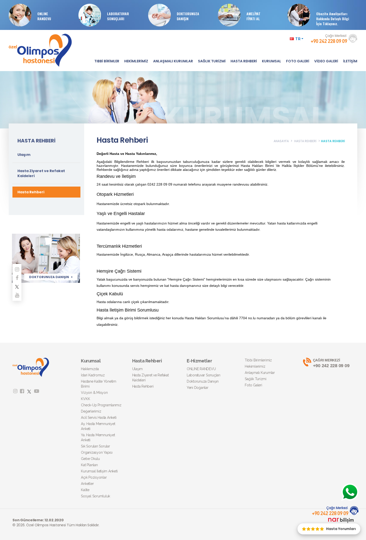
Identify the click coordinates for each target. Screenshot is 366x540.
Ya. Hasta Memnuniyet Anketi (98, 437)
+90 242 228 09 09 (331, 363)
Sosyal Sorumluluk (95, 496)
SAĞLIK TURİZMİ (212, 61)
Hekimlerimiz (255, 366)
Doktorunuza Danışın (203, 381)
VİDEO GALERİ (326, 61)
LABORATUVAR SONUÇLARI (118, 16)
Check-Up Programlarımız (101, 405)
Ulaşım (23, 154)
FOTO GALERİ (297, 61)
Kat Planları (89, 465)
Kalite (85, 490)
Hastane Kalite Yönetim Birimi (98, 383)
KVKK (85, 399)
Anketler (87, 484)
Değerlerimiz (91, 411)
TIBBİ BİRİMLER (106, 61)
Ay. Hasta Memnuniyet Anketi (98, 426)
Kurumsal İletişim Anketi (99, 471)
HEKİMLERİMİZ (136, 61)
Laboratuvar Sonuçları (203, 375)
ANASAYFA (281, 141)
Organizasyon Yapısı (96, 452)
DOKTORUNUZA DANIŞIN (188, 16)
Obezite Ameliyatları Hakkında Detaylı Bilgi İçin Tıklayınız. (332, 18)
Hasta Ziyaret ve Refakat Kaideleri (41, 173)
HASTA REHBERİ (244, 61)
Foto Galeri (253, 385)
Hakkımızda (90, 369)
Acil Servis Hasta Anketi (98, 418)
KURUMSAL (271, 61)
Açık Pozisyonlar (94, 477)
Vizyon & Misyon (94, 393)
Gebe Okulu (90, 459)
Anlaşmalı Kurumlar (260, 373)
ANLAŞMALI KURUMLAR (173, 61)
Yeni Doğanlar (197, 388)
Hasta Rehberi (30, 192)
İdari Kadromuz (93, 375)
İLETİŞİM (350, 61)
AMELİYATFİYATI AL (253, 16)
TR (298, 39)
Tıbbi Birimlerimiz (258, 360)
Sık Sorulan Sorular (95, 446)
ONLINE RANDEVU (44, 16)
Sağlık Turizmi (255, 379)
